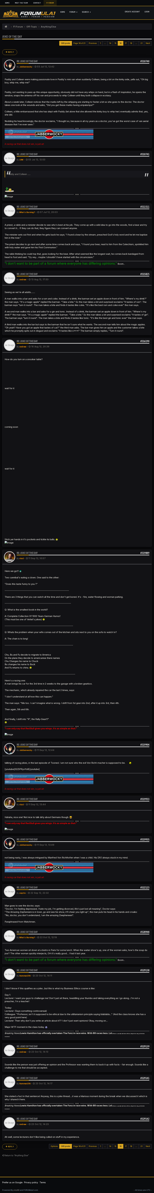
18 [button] (131, 43)
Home (7, 3)
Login (147, 12)
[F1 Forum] (5, 27)
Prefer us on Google (12, 1182)
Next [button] (148, 43)
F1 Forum (50, 3)
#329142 (144, 1118)
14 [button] (110, 43)
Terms (43, 1182)
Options (54, 1146)
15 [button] (115, 43)
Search (85, 12)
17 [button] (126, 43)
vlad (21, 558)
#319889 (144, 552)
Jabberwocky (25, 66)
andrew (22, 279)
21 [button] (141, 43)
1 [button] (100, 43)
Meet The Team (21, 3)
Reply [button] (10, 52)
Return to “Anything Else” (16, 1155)
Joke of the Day (12, 36)
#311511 (144, 206)
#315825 (144, 274)
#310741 (144, 154)
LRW (21, 159)
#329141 (144, 1078)
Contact (37, 3)
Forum (72, 12)
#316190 (144, 341)
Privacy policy (31, 1182)
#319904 (144, 744)
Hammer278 (25, 975)
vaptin (22, 893)
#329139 (144, 1046)
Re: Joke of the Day (27, 61)
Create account (132, 12)
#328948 (144, 931)
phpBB (16, 1190)
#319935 (144, 839)
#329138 (144, 970)
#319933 (144, 799)
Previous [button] (93, 43)
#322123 (144, 887)
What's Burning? (27, 212)
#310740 (144, 61)
